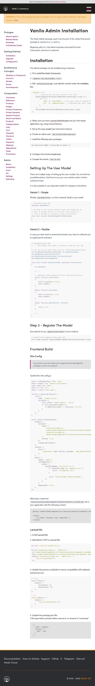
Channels (10, 133)
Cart (8, 130)
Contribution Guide (14, 45)
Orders (9, 139)
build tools (56, 154)
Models (9, 81)
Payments (10, 142)
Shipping (9, 145)
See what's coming (59, 2)
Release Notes (12, 39)
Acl (7, 173)
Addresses (10, 100)
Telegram (69, 658)
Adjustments (11, 148)
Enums (8, 84)
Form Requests (12, 87)
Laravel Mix (43, 534)
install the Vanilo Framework (48, 73)
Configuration (12, 61)
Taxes (8, 151)
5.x (16, 20)
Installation (10, 55)
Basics (8, 164)
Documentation (12, 658)
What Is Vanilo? (12, 36)
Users (8, 170)
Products (9, 103)
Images (9, 106)
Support (45, 658)
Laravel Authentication (59, 120)
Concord (9, 78)
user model (46, 129)
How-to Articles (31, 658)
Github (55, 658)
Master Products (13, 115)
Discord (80, 658)
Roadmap (10, 42)
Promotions (11, 154)
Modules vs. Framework (15, 75)
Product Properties (14, 109)
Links (8, 127)
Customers (10, 97)
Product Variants (13, 112)
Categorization (12, 124)
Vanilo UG (86, 678)
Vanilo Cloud (10, 662)
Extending (10, 179)
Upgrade (9, 58)
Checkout (10, 136)
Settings (9, 176)
